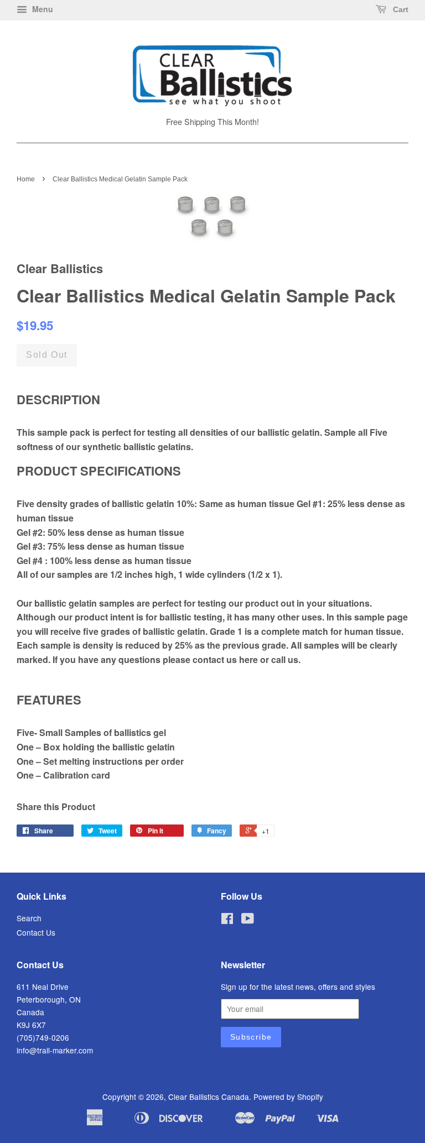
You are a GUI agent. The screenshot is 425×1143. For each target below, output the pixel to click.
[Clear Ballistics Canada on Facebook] (227, 920)
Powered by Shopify (288, 1096)
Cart (399, 9)
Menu (41, 8)
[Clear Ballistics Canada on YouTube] (247, 920)
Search (29, 917)
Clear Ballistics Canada (208, 1096)
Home (26, 179)
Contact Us (36, 932)
